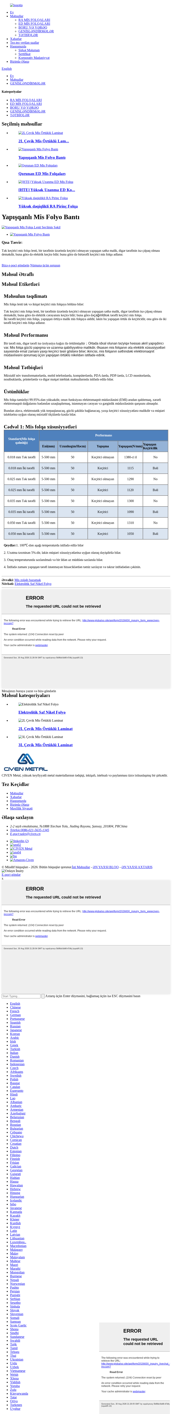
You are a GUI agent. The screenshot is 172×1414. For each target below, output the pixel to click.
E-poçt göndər (11, 874)
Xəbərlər (16, 39)
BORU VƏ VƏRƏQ (32, 27)
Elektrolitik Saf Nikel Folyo (33, 584)
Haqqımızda (18, 46)
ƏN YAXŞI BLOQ (106, 867)
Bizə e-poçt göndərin (15, 265)
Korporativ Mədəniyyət (34, 58)
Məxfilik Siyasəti (21, 808)
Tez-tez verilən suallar (24, 42)
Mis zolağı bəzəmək (27, 580)
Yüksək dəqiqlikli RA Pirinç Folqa (48, 206)
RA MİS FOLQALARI (34, 20)
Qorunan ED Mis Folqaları (41, 173)
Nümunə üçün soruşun (45, 265)
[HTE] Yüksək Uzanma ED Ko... (46, 190)
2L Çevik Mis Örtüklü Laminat (45, 728)
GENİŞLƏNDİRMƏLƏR (36, 31)
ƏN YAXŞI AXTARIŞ (136, 867)
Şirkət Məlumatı (29, 50)
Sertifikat (24, 54)
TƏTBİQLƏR (28, 35)
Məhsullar (16, 16)
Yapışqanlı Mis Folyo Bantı (41, 157)
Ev (12, 12)
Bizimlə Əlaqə (19, 61)
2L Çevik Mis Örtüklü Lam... (43, 141)
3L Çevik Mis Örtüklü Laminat (45, 745)
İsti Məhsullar (81, 867)
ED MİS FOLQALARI (34, 23)
